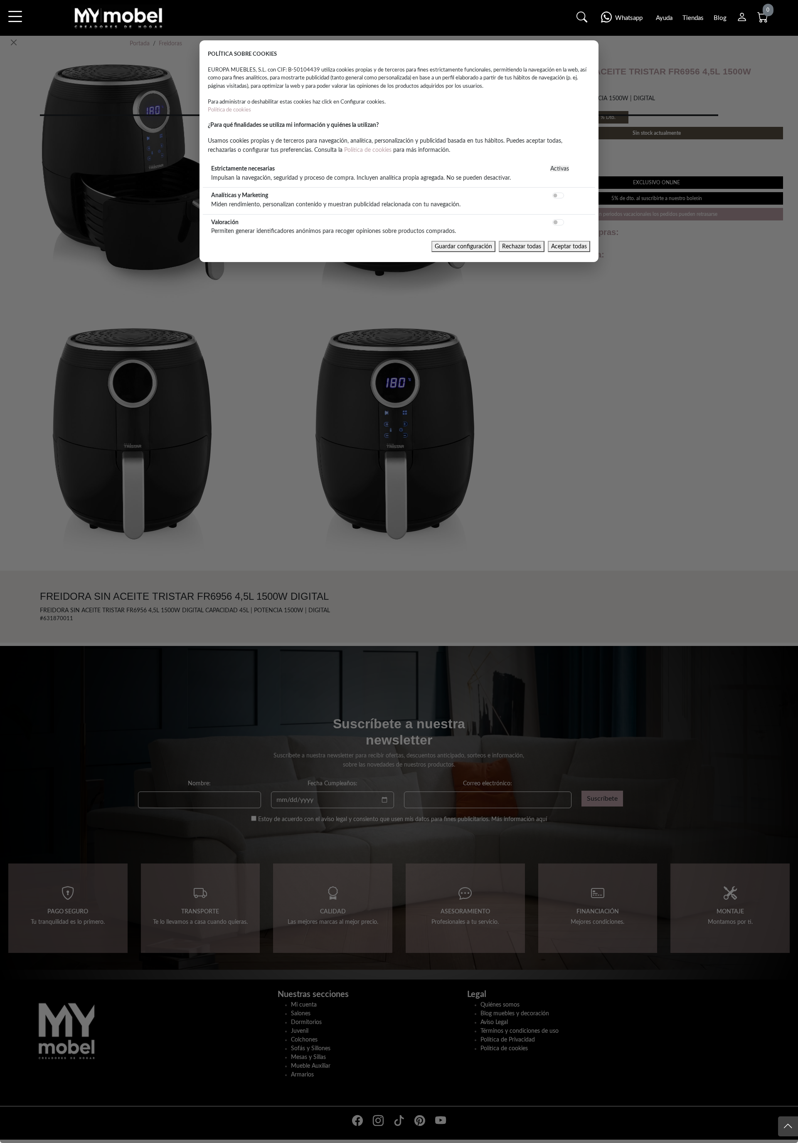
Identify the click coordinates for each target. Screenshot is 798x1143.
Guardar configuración (463, 246)
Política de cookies (229, 109)
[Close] (13, 42)
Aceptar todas (569, 246)
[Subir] (788, 1126)
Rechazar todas (521, 246)
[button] (15, 22)
